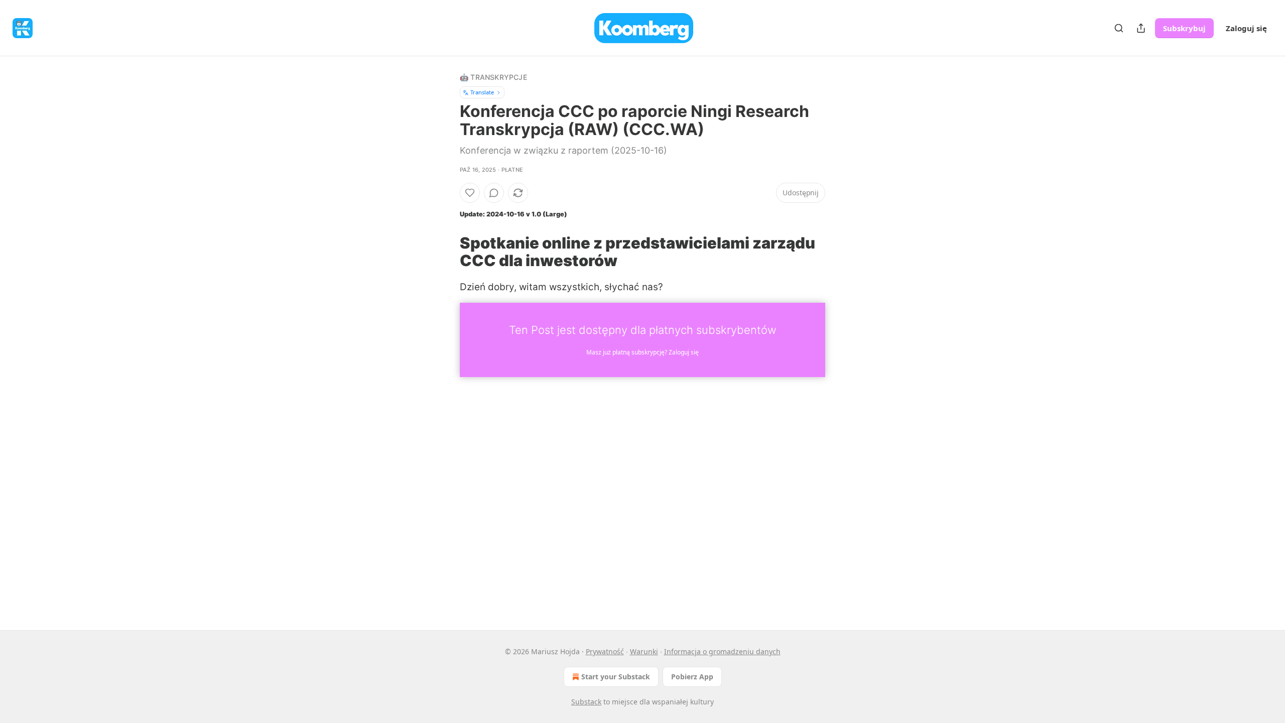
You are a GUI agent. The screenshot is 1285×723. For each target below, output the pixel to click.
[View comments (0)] (494, 193)
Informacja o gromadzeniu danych (722, 651)
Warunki (644, 651)
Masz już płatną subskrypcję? (642, 352)
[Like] (470, 193)
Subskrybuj (1184, 28)
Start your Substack (615, 676)
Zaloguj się (1246, 28)
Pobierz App (692, 676)
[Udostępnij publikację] (1141, 28)
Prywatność (605, 651)
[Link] (446, 252)
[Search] (1119, 28)
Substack (586, 701)
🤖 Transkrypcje (493, 77)
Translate (482, 92)
